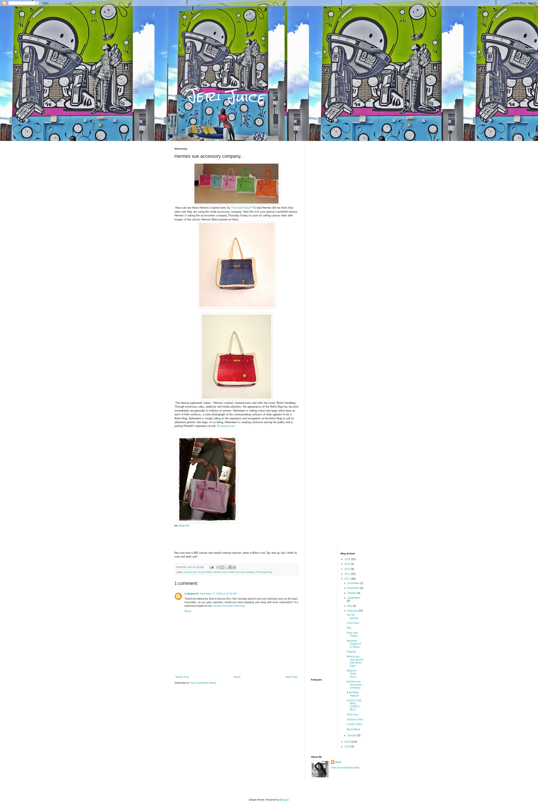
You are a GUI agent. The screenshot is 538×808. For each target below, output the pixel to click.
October (352, 593)
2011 (347, 578)
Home (237, 677)
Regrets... (352, 651)
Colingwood (191, 593)
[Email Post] (211, 567)
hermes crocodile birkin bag (229, 605)
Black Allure (353, 729)
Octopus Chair (355, 719)
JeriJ (338, 762)
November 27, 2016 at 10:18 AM (218, 593)
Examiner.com (226, 426)
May (350, 605)
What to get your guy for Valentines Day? (355, 661)
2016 (347, 559)
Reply (188, 611)
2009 (347, 746)
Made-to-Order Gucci (352, 673)
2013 (347, 569)
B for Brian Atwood (353, 694)
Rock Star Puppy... (353, 634)
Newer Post (182, 677)
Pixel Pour (353, 714)
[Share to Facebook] (230, 567)
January (352, 735)
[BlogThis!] (222, 567)
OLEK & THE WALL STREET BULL (354, 705)
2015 (347, 564)
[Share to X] (226, 567)
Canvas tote (190, 572)
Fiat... (350, 628)
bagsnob (184, 525)
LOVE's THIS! (354, 724)
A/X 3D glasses (353, 616)
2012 (347, 573)
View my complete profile (345, 767)
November (353, 588)
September (353, 597)
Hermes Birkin (205, 572)
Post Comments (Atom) (203, 682)
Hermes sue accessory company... (354, 684)
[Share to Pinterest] (234, 567)
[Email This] (218, 567)
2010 (347, 741)
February (352, 610)
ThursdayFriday (240, 207)
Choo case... (354, 622)
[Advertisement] (337, 210)
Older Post (291, 677)
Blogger (284, 799)
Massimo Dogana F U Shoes (354, 643)
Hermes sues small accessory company (234, 572)
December (353, 583)
